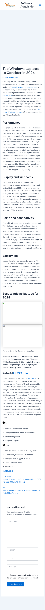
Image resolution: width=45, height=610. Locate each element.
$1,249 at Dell (8, 471)
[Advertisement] (22, 33)
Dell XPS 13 (31, 378)
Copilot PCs (7, 95)
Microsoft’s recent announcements (23, 87)
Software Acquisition (27, 5)
